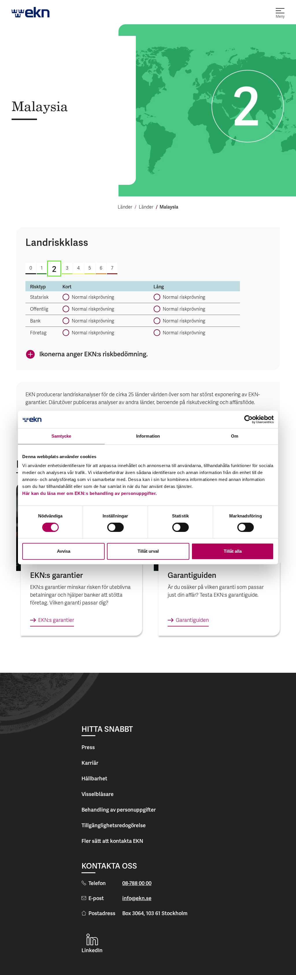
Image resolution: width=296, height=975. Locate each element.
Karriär (90, 763)
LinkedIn (92, 950)
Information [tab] (148, 436)
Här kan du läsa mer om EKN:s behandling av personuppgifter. (89, 493)
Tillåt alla (233, 551)
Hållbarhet (94, 778)
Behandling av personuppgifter (119, 809)
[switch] (115, 527)
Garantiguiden (192, 620)
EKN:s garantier (56, 620)
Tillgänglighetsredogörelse (114, 825)
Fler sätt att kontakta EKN (112, 841)
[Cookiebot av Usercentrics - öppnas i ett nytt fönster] (248, 419)
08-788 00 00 (136, 883)
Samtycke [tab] (61, 436)
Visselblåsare (98, 794)
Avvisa (63, 551)
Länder (125, 207)
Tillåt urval (148, 551)
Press (88, 747)
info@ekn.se (136, 898)
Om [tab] (234, 436)
